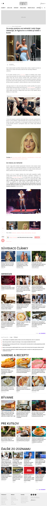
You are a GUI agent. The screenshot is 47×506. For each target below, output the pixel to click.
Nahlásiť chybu (9, 241)
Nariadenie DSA (3, 504)
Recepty (17, 442)
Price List (12, 502)
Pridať (38, 237)
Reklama (12, 494)
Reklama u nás (13, 496)
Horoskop (16, 7)
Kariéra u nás (3, 501)
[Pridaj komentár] (3, 228)
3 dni (11, 337)
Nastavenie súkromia (4, 499)
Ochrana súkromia (4, 498)
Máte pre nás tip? (23, 502)
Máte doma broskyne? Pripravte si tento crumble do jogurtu (23, 389)
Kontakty (22, 494)
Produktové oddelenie (24, 496)
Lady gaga (34, 232)
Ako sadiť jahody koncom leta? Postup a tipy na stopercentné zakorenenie (7, 439)
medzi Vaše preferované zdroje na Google (21, 237)
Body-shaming (28, 232)
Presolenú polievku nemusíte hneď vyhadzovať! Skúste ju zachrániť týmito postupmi (23, 439)
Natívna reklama (13, 504)
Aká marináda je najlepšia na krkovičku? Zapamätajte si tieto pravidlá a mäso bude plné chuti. (39, 372)
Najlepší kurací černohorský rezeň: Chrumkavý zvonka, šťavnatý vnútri (38, 389)
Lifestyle (39, 7)
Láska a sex (9, 7)
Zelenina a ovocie (4, 442)
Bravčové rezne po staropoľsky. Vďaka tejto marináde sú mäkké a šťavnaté (7, 372)
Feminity (13, 26)
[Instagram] (33, 495)
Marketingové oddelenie (24, 501)
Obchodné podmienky (14, 499)
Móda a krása (23, 7)
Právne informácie (4, 496)
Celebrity (3, 7)
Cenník (12, 501)
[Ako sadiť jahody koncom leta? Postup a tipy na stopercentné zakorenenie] (8, 431)
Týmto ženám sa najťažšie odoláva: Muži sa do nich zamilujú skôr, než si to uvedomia (21, 339)
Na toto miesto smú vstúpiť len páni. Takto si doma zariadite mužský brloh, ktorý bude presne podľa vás (38, 414)
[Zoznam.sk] (34, 500)
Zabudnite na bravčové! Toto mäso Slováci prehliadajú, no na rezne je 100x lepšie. (23, 371)
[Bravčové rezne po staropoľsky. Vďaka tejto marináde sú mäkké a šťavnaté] (8, 363)
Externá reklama (13, 498)
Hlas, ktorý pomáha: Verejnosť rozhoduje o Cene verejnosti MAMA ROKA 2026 (19, 342)
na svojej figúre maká (17, 177)
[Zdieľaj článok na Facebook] (3, 232)
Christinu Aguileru (31, 87)
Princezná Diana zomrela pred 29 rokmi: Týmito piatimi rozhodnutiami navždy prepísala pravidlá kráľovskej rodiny (24, 344)
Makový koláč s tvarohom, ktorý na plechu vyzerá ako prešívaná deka (7, 389)
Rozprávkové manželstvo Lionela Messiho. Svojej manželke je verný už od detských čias (22, 265)
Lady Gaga (23, 74)
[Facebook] (31, 495)
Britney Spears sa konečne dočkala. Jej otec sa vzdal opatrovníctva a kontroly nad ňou (7, 265)
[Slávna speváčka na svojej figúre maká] (12, 225)
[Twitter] (35, 495)
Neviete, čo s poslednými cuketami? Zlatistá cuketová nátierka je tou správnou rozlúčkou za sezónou (39, 440)
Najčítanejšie (4, 337)
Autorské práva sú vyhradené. (35, 497)
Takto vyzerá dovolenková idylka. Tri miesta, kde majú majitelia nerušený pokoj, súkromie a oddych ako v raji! (8, 414)
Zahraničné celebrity (18, 26)
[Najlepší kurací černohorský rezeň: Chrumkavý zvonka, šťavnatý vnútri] (39, 381)
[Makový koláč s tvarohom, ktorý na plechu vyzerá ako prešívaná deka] (8, 381)
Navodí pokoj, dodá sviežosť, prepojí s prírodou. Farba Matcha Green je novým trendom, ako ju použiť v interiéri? (23, 414)
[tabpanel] (23, 345)
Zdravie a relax (31, 7)
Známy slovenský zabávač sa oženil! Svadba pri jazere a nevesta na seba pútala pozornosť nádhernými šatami (23, 350)
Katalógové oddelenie (24, 499)
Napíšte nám (3, 502)
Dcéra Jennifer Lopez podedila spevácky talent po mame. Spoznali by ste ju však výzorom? (39, 265)
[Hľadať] (42, 8)
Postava (22, 232)
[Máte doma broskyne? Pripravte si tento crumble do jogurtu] (23, 381)
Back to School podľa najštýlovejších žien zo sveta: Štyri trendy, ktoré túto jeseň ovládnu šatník (23, 347)
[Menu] (44, 8)
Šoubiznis (14, 232)
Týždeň (16, 337)
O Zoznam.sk (3, 494)
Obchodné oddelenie (24, 498)
